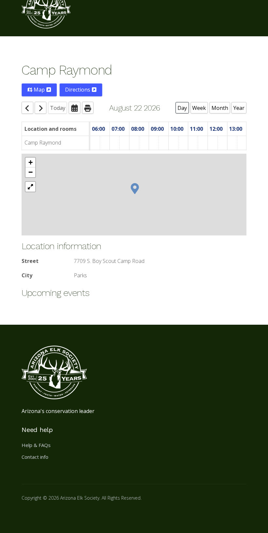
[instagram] (45, 515)
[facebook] (29, 515)
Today (57, 108)
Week (199, 108)
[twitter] (61, 515)
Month (219, 108)
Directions (78, 89)
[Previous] (27, 108)
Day (182, 108)
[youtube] (76, 515)
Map (39, 89)
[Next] (40, 108)
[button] (135, 188)
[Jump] (74, 108)
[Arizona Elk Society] (46, 18)
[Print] (88, 108)
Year (238, 108)
